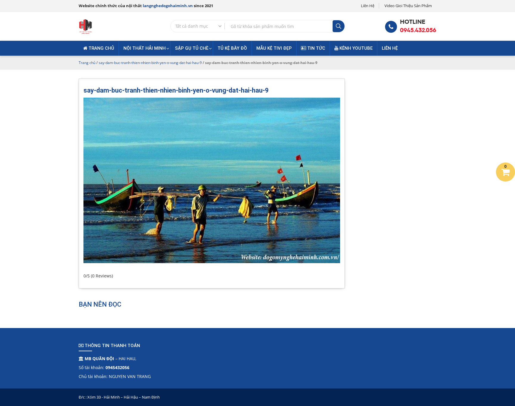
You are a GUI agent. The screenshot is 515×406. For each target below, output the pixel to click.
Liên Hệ (367, 5)
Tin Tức (315, 48)
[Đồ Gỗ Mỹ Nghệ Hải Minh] (85, 26)
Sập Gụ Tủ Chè (191, 48)
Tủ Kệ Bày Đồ (232, 48)
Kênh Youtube (355, 48)
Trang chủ (100, 48)
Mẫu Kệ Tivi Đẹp (274, 48)
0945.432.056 (418, 30)
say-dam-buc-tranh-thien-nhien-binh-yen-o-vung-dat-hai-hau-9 (150, 62)
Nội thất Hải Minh (144, 48)
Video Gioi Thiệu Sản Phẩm (408, 5)
